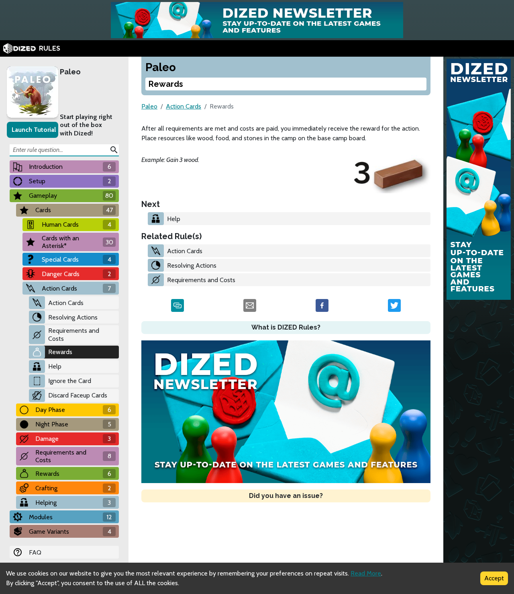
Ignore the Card (69, 381)
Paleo (70, 72)
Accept (494, 578)
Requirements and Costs (73, 334)
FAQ (35, 552)
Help (54, 366)
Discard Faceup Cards (77, 395)
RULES (49, 48)
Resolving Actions (73, 317)
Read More (366, 573)
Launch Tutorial (34, 129)
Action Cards (66, 303)
